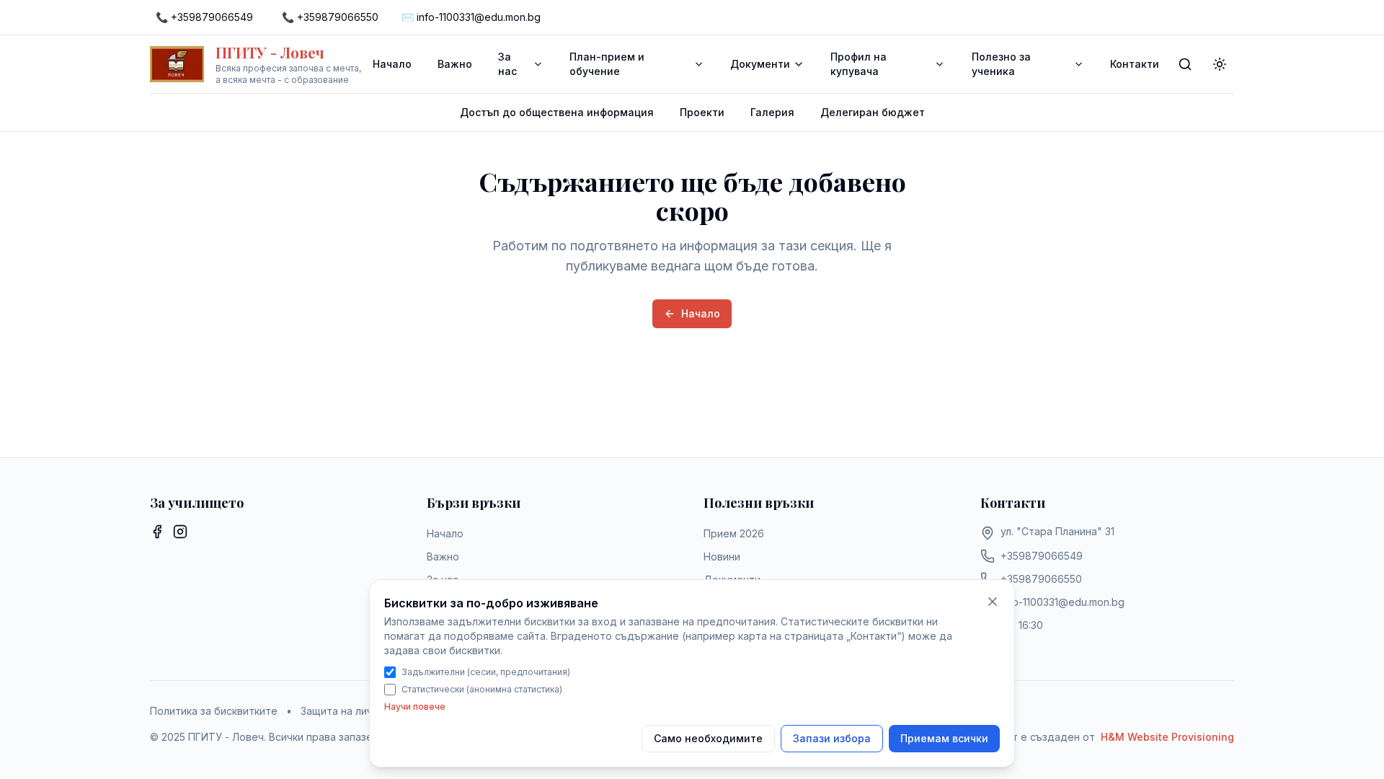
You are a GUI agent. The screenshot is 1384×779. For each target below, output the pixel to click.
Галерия (772, 112)
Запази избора (832, 738)
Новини (722, 556)
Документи (760, 64)
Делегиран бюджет (872, 112)
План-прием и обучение (606, 63)
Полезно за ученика (1001, 63)
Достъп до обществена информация (557, 112)
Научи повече (414, 706)
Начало (392, 64)
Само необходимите (708, 738)
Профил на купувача (858, 63)
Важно (455, 64)
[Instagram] (180, 531)
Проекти (702, 112)
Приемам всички (944, 738)
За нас (507, 63)
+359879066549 (1042, 556)
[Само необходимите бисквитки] (992, 601)
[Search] (1185, 64)
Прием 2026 (734, 533)
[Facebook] (157, 531)
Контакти (1134, 64)
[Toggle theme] (1219, 64)
